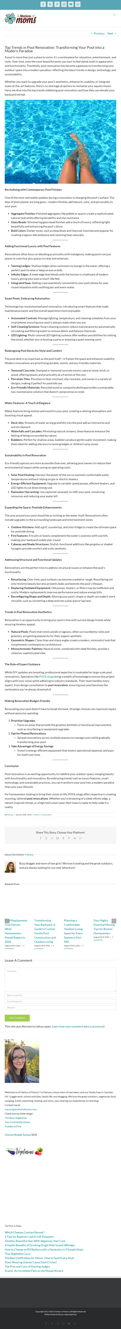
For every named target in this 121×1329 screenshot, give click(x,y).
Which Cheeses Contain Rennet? (24, 1232)
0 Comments (46, 814)
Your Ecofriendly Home (17, 1122)
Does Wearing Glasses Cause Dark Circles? (31, 1262)
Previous (99, 33)
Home (36, 814)
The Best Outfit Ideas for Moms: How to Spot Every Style (39, 1258)
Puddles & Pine (13, 1126)
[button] (7, 921)
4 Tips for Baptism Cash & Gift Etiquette (29, 1236)
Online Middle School (18, 1134)
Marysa (10, 814)
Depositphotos (70, 1314)
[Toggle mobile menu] (114, 14)
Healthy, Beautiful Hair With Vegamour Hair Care (35, 1241)
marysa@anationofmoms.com (21, 1109)
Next (110, 33)
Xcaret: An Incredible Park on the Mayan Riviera (34, 1270)
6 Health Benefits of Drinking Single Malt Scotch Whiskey (40, 1245)
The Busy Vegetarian (16, 1117)
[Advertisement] (60, 1195)
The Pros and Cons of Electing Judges (27, 1266)
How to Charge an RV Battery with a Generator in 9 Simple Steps (44, 1249)
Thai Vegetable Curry (18, 1253)
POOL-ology (46, 676)
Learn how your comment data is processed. (78, 1026)
